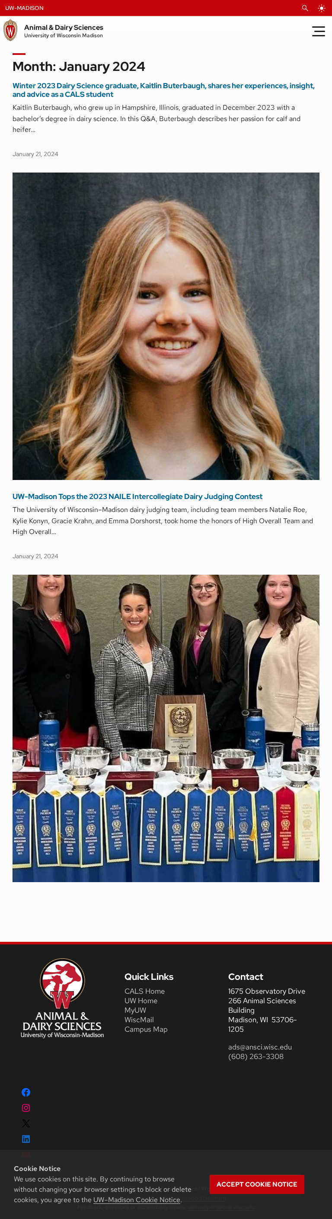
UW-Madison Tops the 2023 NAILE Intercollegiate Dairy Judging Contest (137, 496)
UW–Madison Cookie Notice (136, 1199)
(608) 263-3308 (256, 1056)
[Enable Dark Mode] (321, 8)
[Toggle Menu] (318, 31)
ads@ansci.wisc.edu (260, 1047)
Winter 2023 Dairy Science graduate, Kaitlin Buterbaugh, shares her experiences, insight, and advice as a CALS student (164, 90)
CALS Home (144, 991)
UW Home (140, 1000)
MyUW (135, 1010)
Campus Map (146, 1029)
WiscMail (139, 1019)
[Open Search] (305, 8)
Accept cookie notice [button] (257, 1184)
